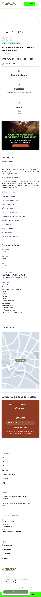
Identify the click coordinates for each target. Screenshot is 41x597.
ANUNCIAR (29, 4)
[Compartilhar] (6, 39)
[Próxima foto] (37, 20)
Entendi (15, 592)
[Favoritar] (3, 39)
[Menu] (37, 4)
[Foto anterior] (4, 20)
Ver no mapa (21, 360)
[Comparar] (10, 39)
